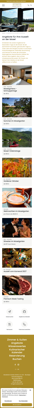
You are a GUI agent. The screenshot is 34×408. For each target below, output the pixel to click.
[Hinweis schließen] (32, 1)
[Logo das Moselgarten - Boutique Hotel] (17, 5)
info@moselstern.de (17, 384)
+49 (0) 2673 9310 (17, 382)
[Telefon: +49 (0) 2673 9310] (28, 5)
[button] (31, 5)
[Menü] (3, 5)
